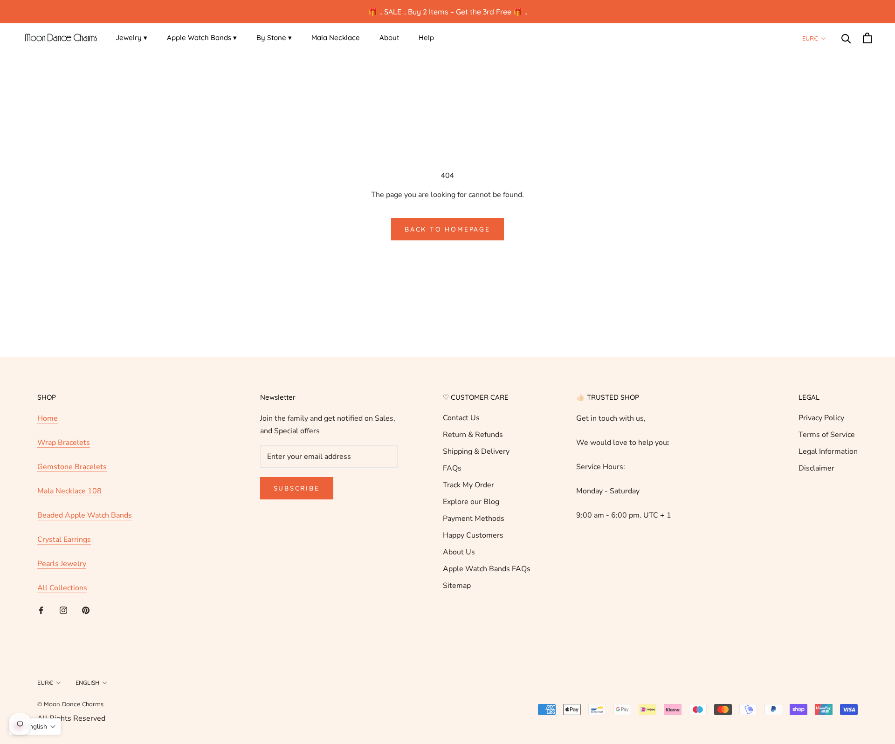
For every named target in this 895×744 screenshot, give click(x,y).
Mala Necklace (335, 37)
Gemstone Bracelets (72, 467)
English (87, 682)
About (389, 37)
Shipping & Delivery (476, 451)
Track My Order (468, 485)
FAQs (452, 468)
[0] (867, 38)
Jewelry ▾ (131, 37)
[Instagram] (63, 610)
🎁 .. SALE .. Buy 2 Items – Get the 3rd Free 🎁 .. (447, 11)
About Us (459, 552)
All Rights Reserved (71, 718)
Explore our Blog (471, 502)
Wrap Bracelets (63, 442)
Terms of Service (827, 435)
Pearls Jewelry (61, 564)
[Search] (846, 38)
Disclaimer (816, 468)
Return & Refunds (473, 435)
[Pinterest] (86, 610)
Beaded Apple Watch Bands (84, 515)
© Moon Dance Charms (70, 704)
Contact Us (461, 418)
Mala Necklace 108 (69, 491)
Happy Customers (473, 535)
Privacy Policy (821, 418)
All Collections (62, 588)
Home (47, 418)
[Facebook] (41, 610)
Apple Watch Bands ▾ (202, 37)
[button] (35, 726)
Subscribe (297, 488)
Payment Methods (473, 518)
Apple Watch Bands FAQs (486, 569)
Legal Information (828, 451)
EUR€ (810, 38)
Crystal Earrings (64, 539)
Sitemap (457, 585)
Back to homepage (447, 229)
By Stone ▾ (274, 37)
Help (426, 37)
